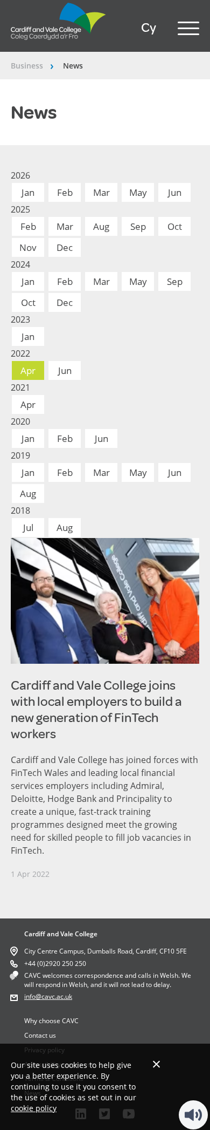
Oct (174, 226)
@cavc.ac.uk (54, 996)
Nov (28, 247)
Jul (28, 527)
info (30, 996)
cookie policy (34, 1108)
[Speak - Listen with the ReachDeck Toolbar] (193, 1114)
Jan (28, 192)
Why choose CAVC (51, 1020)
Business (27, 65)
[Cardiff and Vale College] (59, 43)
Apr (28, 370)
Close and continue (156, 1064)
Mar (101, 192)
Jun (174, 192)
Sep (138, 226)
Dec (65, 247)
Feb (65, 192)
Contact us (40, 1035)
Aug (101, 226)
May (138, 192)
